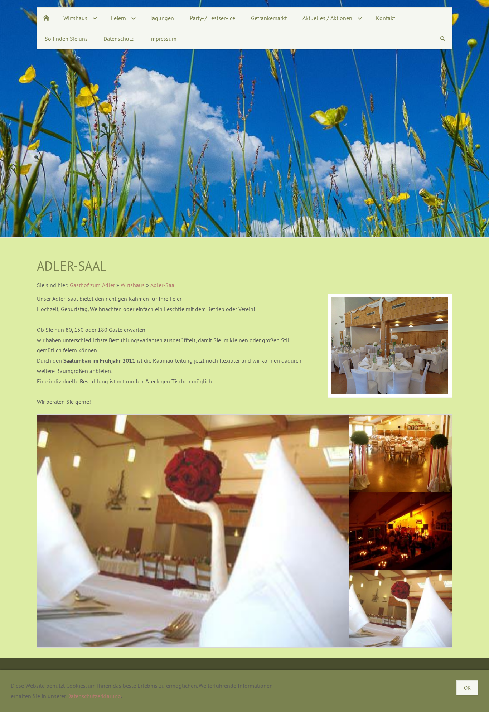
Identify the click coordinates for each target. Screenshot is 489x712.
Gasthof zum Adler (92, 285)
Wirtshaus (133, 285)
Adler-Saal (163, 285)
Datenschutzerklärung (94, 695)
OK (467, 687)
